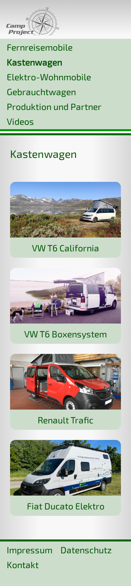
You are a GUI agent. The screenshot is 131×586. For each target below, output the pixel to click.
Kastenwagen (34, 61)
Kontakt (23, 564)
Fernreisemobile (40, 46)
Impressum (29, 549)
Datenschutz (86, 549)
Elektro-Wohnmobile (49, 76)
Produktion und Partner (54, 106)
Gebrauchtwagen (41, 91)
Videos (20, 121)
